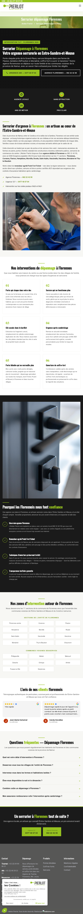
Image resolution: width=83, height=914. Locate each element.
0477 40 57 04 (23, 181)
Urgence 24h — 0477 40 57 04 (22, 73)
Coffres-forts (48, 867)
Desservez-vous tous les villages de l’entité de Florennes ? (28, 765)
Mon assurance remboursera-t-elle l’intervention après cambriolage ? (32, 796)
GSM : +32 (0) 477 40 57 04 (12, 1)
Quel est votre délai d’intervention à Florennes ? (23, 757)
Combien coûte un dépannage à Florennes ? (21, 788)
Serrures (46, 870)
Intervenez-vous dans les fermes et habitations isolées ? (27, 772)
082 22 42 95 (27, 177)
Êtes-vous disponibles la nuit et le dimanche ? (22, 780)
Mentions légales (71, 863)
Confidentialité (70, 867)
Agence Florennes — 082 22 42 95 (61, 73)
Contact (67, 870)
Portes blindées (49, 863)
